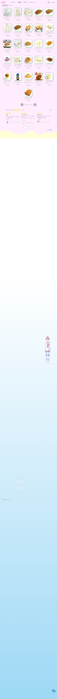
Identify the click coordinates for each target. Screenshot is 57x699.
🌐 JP (48, 2)
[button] (49, 109)
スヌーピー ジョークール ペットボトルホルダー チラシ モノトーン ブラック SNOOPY (14, 122)
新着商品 (19, 2)
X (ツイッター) (20, 487)
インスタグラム (20, 482)
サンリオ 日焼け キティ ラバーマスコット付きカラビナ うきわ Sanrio (29, 123)
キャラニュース (32, 2)
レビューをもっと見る (28, 127)
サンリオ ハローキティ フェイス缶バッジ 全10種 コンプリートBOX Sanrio (45, 122)
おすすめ (25, 2)
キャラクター (13, 2)
